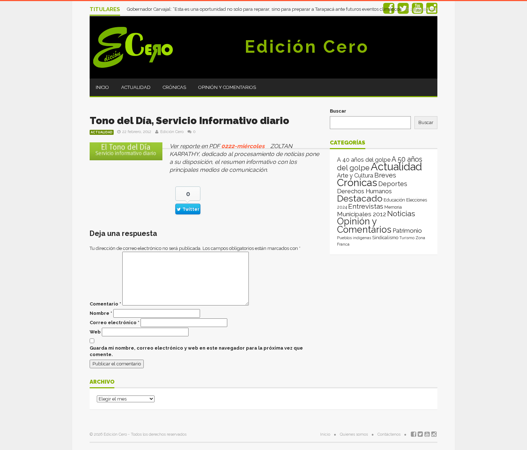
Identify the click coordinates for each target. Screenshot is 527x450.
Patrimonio (407, 230)
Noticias (401, 213)
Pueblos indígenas (354, 238)
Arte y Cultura (355, 175)
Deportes (392, 184)
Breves (385, 175)
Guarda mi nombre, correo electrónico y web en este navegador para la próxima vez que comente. (196, 351)
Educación (394, 200)
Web (95, 332)
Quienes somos (354, 434)
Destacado (360, 198)
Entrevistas (365, 206)
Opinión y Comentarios (227, 87)
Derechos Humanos (364, 191)
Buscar (338, 111)
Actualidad (136, 87)
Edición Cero (306, 47)
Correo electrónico (114, 322)
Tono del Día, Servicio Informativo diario (189, 121)
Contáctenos (389, 434)
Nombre (101, 313)
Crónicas (174, 87)
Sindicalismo (385, 237)
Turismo (406, 238)
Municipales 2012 (361, 214)
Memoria (393, 207)
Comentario (105, 304)
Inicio (102, 87)
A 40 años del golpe (363, 159)
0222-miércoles (243, 146)
